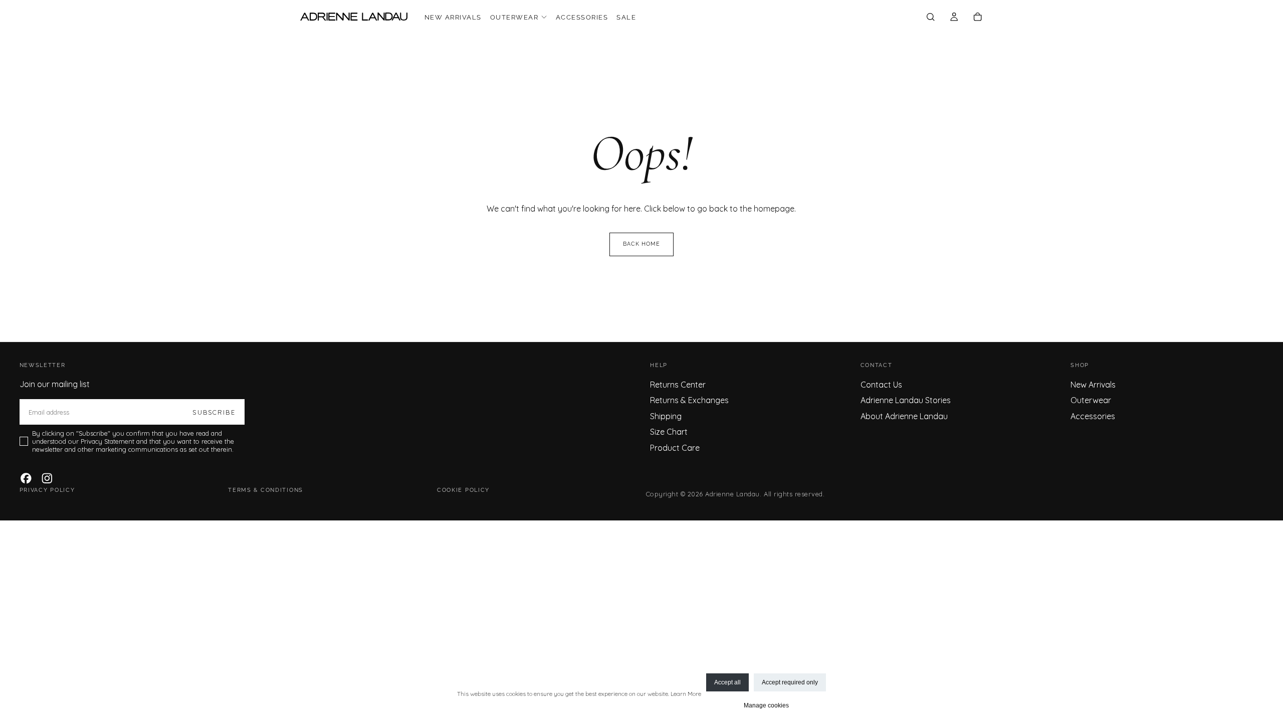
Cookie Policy (463, 490)
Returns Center (678, 385)
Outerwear (514, 17)
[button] (930, 17)
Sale (626, 17)
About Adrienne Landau (904, 416)
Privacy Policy (47, 490)
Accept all (727, 682)
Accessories (582, 17)
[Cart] (977, 17)
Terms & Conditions (265, 490)
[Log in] (954, 17)
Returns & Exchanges (689, 400)
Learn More (686, 693)
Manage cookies (766, 705)
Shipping (666, 416)
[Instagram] (47, 478)
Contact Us (881, 385)
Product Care (675, 448)
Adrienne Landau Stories (906, 400)
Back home (642, 244)
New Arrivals (453, 17)
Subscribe (213, 412)
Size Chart (669, 432)
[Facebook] (26, 478)
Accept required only (790, 682)
